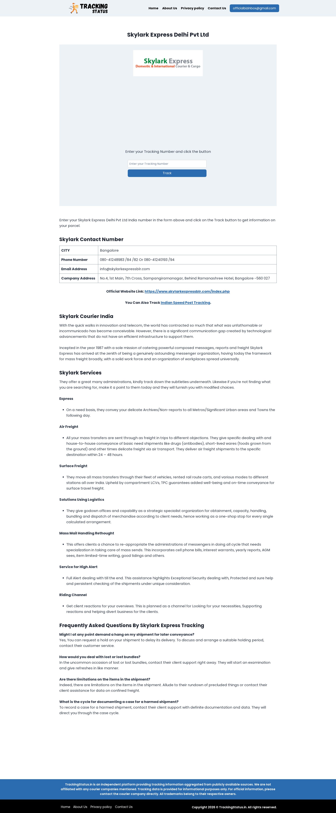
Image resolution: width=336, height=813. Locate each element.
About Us (169, 8)
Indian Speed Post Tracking (185, 302)
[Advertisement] (168, 108)
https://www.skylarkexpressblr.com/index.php (187, 291)
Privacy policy (192, 8)
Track (167, 173)
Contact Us (217, 8)
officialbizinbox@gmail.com (254, 8)
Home (153, 8)
